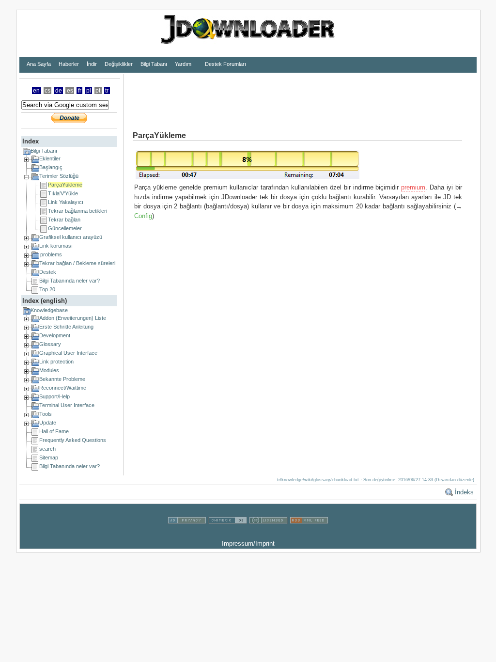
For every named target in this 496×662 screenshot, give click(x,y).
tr (106, 90)
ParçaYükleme (65, 185)
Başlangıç (50, 167)
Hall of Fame (54, 431)
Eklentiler (50, 158)
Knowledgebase (49, 310)
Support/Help (54, 396)
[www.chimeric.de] (227, 534)
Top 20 (47, 289)
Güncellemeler (65, 228)
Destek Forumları (225, 64)
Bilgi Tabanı (153, 64)
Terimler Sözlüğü (58, 176)
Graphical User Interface (68, 353)
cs (47, 90)
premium (413, 187)
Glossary (50, 344)
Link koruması (56, 246)
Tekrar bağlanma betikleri (77, 211)
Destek (47, 272)
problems (51, 254)
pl (88, 90)
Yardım (183, 64)
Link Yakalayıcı (65, 202)
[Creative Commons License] (268, 534)
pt (97, 90)
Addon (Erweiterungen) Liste (72, 318)
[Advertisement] (300, 96)
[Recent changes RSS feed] (309, 534)
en (36, 90)
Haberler (69, 64)
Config (143, 216)
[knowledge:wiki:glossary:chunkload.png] (247, 178)
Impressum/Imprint (248, 543)
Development (54, 335)
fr (79, 90)
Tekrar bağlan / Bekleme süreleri (77, 263)
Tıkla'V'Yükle (63, 193)
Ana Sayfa (39, 64)
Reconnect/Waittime (62, 388)
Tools (45, 414)
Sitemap (48, 457)
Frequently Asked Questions (72, 440)
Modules (49, 370)
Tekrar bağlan (64, 219)
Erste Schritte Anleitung (66, 327)
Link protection (56, 361)
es (70, 90)
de (58, 90)
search (47, 449)
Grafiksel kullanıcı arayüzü (70, 237)
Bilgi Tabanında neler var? (69, 281)
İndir (92, 64)
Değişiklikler (119, 64)
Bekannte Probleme (62, 379)
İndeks (464, 492)
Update (47, 423)
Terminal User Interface (66, 405)
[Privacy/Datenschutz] (187, 534)
